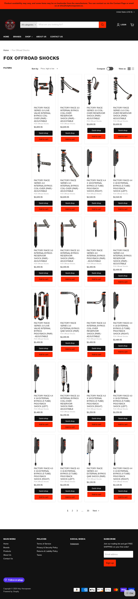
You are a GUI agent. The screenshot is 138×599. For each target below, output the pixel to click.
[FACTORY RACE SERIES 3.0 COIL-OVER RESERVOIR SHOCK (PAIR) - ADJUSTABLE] (96, 90)
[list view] (133, 69)
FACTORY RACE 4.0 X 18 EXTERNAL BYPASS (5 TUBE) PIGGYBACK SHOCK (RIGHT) (96, 401)
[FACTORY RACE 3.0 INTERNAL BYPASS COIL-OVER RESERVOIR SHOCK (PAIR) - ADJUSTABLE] (70, 90)
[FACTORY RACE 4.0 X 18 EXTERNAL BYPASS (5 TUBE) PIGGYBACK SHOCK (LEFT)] (122, 378)
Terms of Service (44, 544)
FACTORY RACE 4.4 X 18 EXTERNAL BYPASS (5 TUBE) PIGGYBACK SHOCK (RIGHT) (96, 185)
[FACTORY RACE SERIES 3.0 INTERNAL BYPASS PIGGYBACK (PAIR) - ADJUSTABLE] (96, 233)
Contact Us (56, 37)
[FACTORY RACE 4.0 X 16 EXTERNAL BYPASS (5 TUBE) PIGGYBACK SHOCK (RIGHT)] (43, 451)
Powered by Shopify (11, 591)
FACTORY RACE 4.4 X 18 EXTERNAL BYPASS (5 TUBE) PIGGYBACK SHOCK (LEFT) (122, 185)
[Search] (102, 25)
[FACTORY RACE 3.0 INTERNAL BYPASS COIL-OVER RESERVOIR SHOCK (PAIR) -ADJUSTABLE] (96, 306)
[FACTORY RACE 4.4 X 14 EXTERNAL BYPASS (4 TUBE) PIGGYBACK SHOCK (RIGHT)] (122, 451)
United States (124, 12)
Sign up (110, 563)
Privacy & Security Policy (47, 547)
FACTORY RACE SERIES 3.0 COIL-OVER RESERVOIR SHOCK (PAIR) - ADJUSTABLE (96, 113)
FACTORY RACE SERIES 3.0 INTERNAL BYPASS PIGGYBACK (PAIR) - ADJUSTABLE (96, 255)
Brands (17, 37)
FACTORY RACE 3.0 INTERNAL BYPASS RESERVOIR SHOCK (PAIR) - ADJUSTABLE (43, 255)
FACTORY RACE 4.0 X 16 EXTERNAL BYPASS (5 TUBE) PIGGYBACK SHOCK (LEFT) (69, 473)
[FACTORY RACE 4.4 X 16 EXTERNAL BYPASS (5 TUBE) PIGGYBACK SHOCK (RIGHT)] (122, 306)
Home (6, 37)
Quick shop (43, 133)
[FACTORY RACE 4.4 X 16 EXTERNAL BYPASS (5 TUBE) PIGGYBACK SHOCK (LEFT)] (43, 378)
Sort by (35, 69)
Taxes (39, 555)
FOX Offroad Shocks (41, 124)
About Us (41, 37)
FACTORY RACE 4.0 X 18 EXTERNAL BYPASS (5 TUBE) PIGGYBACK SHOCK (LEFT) (122, 401)
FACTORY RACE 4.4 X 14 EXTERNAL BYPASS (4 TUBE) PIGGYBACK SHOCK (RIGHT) (122, 473)
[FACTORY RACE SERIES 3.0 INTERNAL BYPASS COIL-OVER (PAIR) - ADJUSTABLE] (43, 163)
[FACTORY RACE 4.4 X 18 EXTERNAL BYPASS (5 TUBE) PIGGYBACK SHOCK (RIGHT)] (96, 163)
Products (7, 551)
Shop (28, 37)
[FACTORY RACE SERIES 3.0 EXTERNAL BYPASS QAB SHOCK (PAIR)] (70, 306)
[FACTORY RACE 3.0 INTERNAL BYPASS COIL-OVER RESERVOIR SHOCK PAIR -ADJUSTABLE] (70, 378)
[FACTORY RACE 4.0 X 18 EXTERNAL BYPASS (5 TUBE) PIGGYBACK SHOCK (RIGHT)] (96, 378)
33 (88, 510)
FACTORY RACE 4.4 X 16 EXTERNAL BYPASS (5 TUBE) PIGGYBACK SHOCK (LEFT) (43, 401)
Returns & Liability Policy (47, 551)
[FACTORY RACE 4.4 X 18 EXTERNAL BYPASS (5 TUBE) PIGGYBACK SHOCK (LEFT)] (122, 163)
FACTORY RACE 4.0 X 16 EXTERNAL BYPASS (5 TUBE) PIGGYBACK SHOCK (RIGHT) (43, 473)
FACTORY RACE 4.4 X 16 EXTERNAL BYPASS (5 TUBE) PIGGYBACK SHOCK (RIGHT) (122, 328)
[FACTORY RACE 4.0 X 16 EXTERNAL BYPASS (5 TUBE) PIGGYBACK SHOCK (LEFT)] (70, 451)
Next (95, 510)
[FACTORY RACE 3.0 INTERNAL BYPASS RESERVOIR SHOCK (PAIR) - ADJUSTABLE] (43, 233)
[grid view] (129, 69)
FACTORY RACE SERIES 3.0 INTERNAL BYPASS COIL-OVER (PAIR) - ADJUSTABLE (43, 185)
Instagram (74, 544)
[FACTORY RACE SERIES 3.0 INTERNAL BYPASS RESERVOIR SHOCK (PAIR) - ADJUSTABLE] (122, 233)
